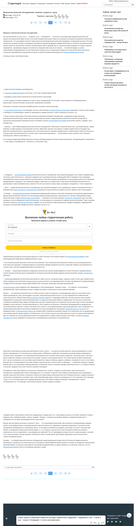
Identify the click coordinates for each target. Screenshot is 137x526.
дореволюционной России (78, 179)
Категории (25, 3)
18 (55, 22)
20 (65, 22)
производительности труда (74, 309)
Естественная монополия (14, 110)
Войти (111, 1)
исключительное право (34, 281)
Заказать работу (70, 3)
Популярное (42, 3)
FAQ (62, 3)
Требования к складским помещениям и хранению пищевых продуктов (113, 61)
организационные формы (58, 121)
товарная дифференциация (14, 93)
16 (45, 22)
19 (60, 22)
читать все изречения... (51, 520)
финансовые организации (31, 198)
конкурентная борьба (36, 298)
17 (50, 22)
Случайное (49, 3)
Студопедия (14, 3)
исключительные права (11, 287)
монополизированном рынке (74, 52)
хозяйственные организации (60, 110)
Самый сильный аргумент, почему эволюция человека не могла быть (115, 85)
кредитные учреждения (73, 198)
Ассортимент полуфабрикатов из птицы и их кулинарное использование (116, 73)
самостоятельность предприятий (25, 190)
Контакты (57, 3)
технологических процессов (25, 311)
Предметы (33, 3)
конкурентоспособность (26, 202)
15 (40, 22)
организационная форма (23, 175)
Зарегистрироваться (121, 1)
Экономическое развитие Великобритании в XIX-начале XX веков (116, 31)
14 (35, 22)
